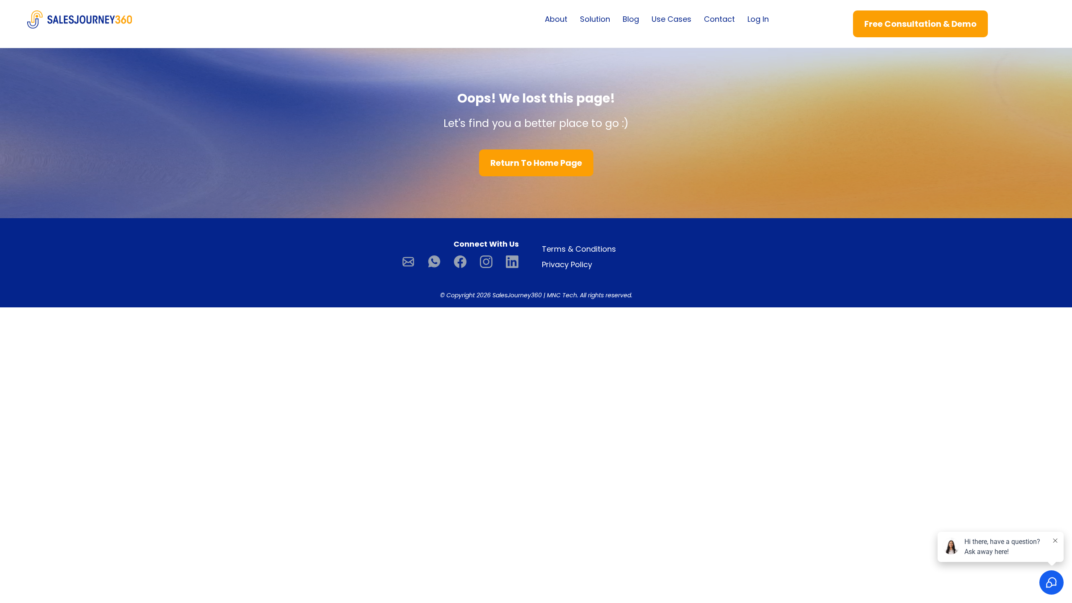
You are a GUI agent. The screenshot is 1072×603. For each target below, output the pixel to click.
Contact (719, 19)
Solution (595, 19)
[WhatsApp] (434, 262)
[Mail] (408, 262)
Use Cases (671, 19)
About (556, 19)
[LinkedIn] (512, 262)
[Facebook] (460, 262)
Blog (631, 19)
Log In (758, 19)
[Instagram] (486, 262)
